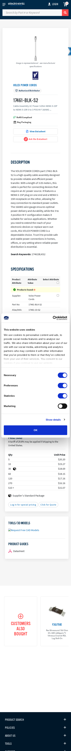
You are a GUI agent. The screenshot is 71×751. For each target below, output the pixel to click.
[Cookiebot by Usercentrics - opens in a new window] (52, 318)
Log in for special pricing (23, 504)
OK (35, 430)
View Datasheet (38, 131)
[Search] (65, 12)
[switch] (62, 385)
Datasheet (18, 551)
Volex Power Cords (25, 85)
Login (55, 4)
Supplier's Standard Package (28, 495)
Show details (53, 419)
